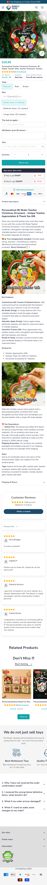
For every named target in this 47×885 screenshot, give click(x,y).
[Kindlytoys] (12, 7)
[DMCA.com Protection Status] (23, 857)
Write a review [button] (23, 511)
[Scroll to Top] (42, 872)
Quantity (5, 154)
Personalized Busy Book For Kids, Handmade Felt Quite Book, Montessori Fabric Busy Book (16, 702)
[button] (42, 7)
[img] (9, 536)
